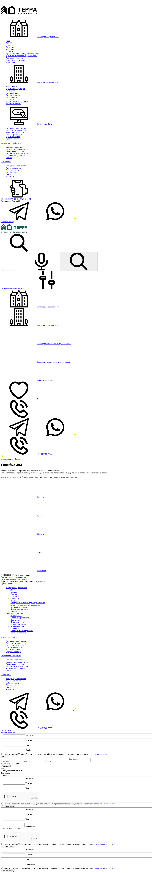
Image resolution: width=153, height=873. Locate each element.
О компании (6, 162)
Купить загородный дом (15, 89)
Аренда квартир (12, 97)
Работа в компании (13, 168)
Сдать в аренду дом (14, 134)
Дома (8, 41)
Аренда (9, 43)
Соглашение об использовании (13, 577)
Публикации (11, 172)
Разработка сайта (8, 732)
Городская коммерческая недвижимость (53, 362)
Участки (9, 45)
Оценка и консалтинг (14, 147)
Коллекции (10, 62)
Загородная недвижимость (48, 37)
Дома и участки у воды (15, 60)
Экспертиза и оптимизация (17, 153)
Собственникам (12, 170)
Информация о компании (16, 166)
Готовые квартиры (13, 95)
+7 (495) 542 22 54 (23, 199)
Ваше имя (29, 735)
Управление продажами (15, 156)
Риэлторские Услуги (45, 124)
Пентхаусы (10, 91)
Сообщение (30, 750)
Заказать (5, 756)
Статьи (8, 174)
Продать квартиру (13, 139)
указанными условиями (98, 754)
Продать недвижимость (47, 380)
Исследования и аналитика (17, 149)
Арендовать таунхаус (14, 58)
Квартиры (10, 49)
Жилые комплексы (13, 104)
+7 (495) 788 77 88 (8, 199)
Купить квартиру (13, 137)
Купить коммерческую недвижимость (21, 56)
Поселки (9, 51)
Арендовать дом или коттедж (18, 132)
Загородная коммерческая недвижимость (54, 344)
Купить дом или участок (16, 128)
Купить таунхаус (12, 93)
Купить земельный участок (17, 102)
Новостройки (11, 86)
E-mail (27, 745)
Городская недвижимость (47, 82)
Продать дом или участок (16, 130)
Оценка (9, 158)
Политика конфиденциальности (14, 579)
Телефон (28, 740)
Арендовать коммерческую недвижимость (23, 54)
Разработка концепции (15, 151)
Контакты (10, 177)
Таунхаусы (10, 47)
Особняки (10, 99)
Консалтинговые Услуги (11, 143)
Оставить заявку (7, 222)
